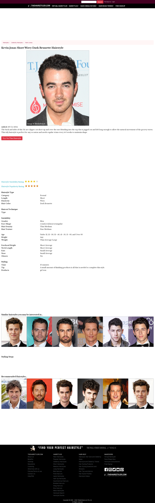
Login (113, 1)
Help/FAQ (31, 476)
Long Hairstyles (58, 469)
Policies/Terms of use (35, 471)
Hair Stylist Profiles (85, 474)
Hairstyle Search (58, 493)
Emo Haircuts (57, 488)
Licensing (31, 466)
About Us (31, 457)
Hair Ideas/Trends (106, 6)
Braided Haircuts (58, 483)
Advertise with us (33, 469)
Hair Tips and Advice (86, 471)
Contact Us (31, 474)
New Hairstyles (58, 457)
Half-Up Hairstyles (59, 478)
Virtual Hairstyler (59, 6)
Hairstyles (73, 6)
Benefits (30, 459)
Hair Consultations (88, 6)
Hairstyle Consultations (112, 461)
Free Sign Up (107, 1)
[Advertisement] (77, 25)
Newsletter (31, 464)
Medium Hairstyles (59, 466)
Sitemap (30, 461)
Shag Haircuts (58, 486)
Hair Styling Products (86, 464)
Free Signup (108, 464)
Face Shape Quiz (110, 459)
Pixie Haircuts (57, 474)
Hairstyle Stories (58, 495)
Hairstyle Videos (84, 476)
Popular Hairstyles (59, 459)
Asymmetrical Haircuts (60, 481)
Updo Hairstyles (58, 476)
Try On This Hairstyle (12, 138)
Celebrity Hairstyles (59, 461)
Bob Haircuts (57, 471)
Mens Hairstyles (58, 490)
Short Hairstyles (58, 464)
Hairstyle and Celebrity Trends (89, 461)
